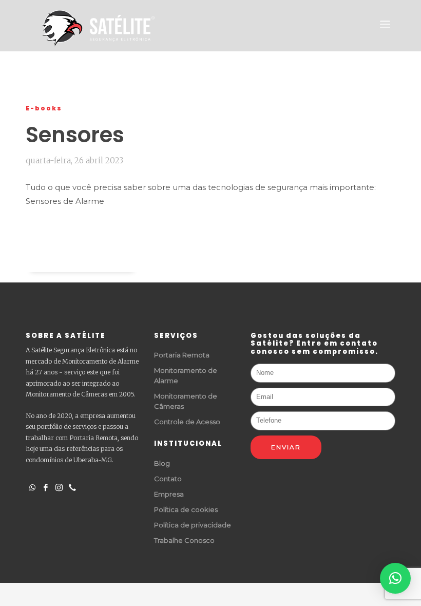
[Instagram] (59, 487)
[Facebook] (46, 487)
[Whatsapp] (32, 487)
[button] (395, 578)
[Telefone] (72, 487)
